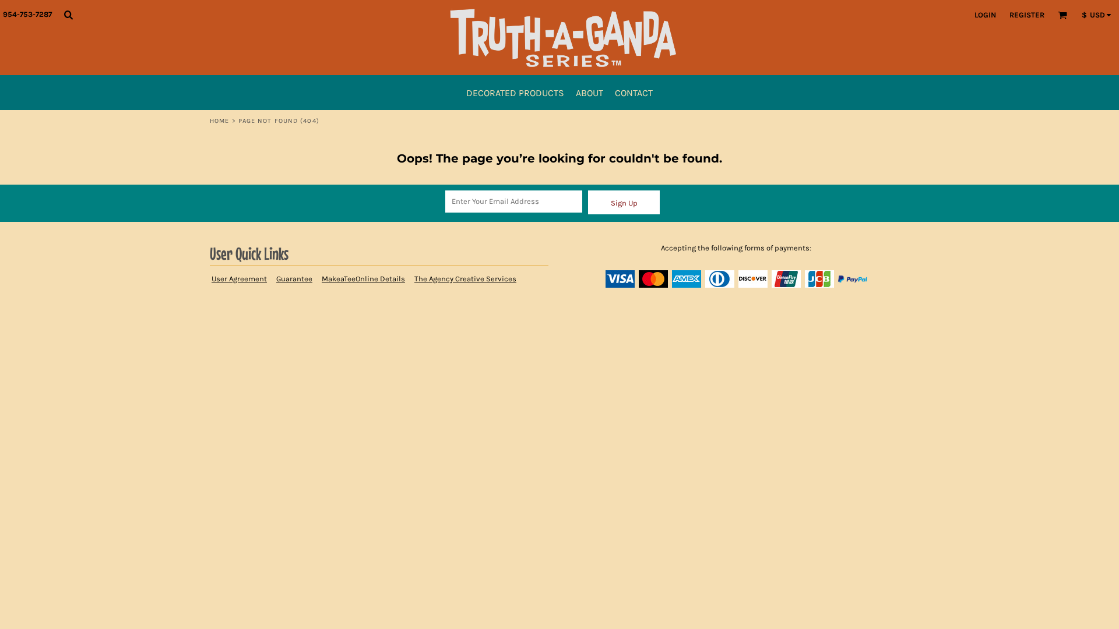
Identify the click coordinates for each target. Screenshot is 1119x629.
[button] (68, 14)
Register (1026, 14)
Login (985, 14)
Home (219, 121)
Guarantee (294, 278)
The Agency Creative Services (465, 278)
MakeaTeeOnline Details (363, 278)
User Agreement (239, 278)
